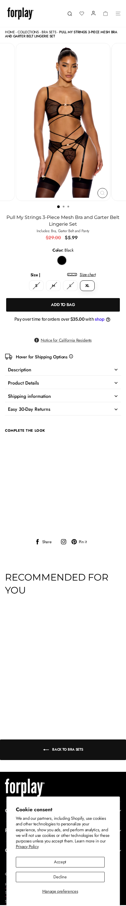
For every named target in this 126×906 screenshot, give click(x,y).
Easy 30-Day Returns (29, 409)
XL (87, 285)
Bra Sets (49, 32)
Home (10, 32)
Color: (63, 250)
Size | (63, 274)
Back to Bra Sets (67, 749)
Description (19, 369)
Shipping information (29, 396)
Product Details (23, 383)
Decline (60, 877)
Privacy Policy (27, 846)
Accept (60, 862)
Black (62, 260)
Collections (28, 32)
